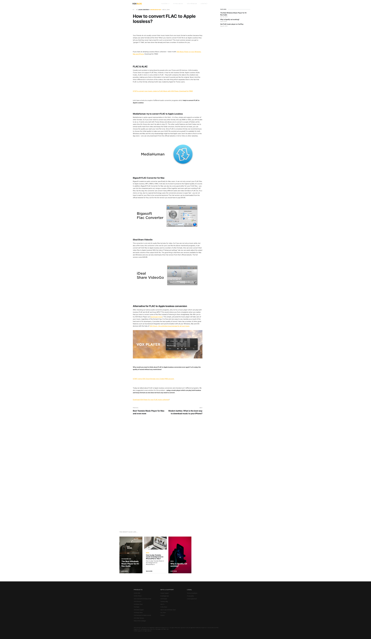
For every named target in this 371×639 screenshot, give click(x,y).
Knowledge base (164, 596)
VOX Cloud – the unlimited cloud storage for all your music (169, 326)
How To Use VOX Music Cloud (168, 610)
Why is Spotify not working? (229, 19)
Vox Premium (192, 3)
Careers (162, 615)
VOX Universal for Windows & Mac (142, 599)
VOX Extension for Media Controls (142, 615)
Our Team (163, 612)
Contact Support (164, 593)
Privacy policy (190, 596)
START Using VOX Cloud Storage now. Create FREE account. (153, 379)
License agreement (192, 599)
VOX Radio (136, 607)
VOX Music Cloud (138, 604)
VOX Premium (137, 601)
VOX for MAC (137, 593)
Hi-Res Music (178, 3)
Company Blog (164, 601)
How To (162, 604)
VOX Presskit (163, 599)
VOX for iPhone (138, 596)
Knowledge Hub (156, 9)
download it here (156, 317)
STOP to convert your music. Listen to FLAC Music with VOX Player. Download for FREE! (163, 91)
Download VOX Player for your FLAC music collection (151, 399)
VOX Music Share (138, 612)
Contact (204, 3)
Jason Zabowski (143, 9)
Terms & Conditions (192, 593)
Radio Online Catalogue (140, 621)
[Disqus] (167, 447)
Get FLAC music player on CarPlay (231, 24)
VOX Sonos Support (139, 610)
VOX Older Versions (139, 618)
